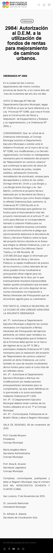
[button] (49, 4)
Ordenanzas (27, 21)
